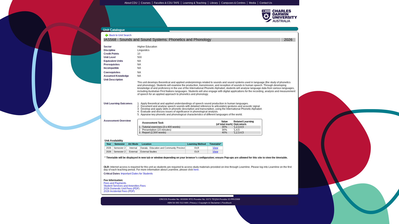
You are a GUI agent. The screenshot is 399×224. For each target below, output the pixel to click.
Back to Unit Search (120, 35)
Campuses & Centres (233, 2)
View (215, 147)
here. (196, 169)
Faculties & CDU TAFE (166, 2)
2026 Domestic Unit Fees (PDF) (121, 188)
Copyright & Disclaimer (209, 203)
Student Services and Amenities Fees (125, 185)
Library (214, 2)
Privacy (193, 203)
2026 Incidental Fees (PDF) (119, 191)
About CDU (130, 2)
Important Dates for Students (137, 173)
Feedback (227, 203)
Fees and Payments (115, 183)
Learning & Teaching (194, 2)
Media (252, 2)
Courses (145, 2)
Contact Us (266, 2)
